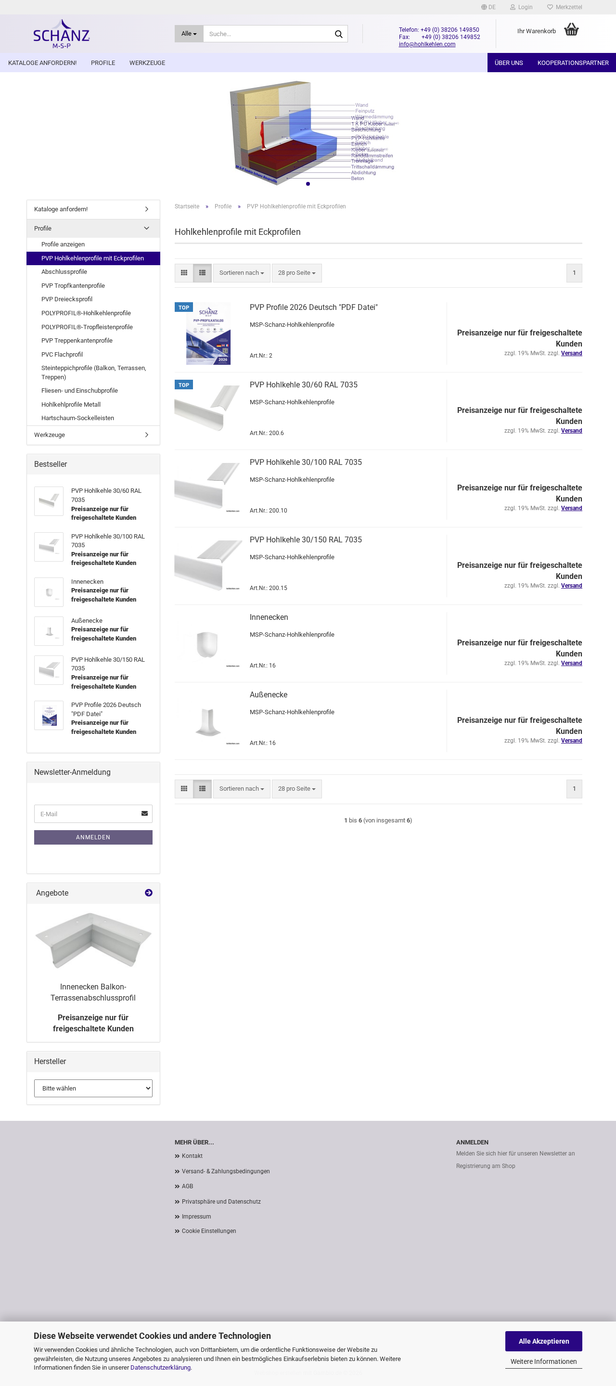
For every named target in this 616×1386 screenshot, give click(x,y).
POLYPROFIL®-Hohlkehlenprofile (86, 313)
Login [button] (524, 7)
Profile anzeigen (63, 244)
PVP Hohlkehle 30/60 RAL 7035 (304, 384)
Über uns (509, 62)
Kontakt (192, 1156)
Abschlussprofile (64, 271)
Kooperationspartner (573, 62)
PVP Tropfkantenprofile (73, 285)
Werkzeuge (147, 62)
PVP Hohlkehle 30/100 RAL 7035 (306, 462)
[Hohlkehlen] (97, 33)
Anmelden (93, 837)
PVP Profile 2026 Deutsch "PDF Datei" (314, 307)
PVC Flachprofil (62, 354)
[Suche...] (339, 34)
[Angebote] (149, 893)
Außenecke (268, 694)
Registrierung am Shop (485, 1166)
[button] (488, 7)
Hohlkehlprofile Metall (71, 404)
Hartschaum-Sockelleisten (77, 418)
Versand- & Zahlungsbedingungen (226, 1171)
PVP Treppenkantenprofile (77, 340)
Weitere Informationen (544, 1361)
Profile (103, 62)
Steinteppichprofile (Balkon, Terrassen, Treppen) (93, 372)
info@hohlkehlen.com (427, 44)
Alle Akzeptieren (544, 1341)
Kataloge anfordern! (42, 62)
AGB (187, 1186)
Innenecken (269, 617)
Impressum (196, 1216)
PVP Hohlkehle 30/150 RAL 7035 (306, 539)
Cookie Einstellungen (209, 1231)
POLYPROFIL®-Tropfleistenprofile (87, 327)
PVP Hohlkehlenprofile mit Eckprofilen (92, 258)
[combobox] (241, 273)
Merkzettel (567, 7)
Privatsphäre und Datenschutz (221, 1201)
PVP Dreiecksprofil (66, 299)
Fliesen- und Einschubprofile (79, 390)
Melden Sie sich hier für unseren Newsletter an (515, 1153)
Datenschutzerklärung (160, 1367)
